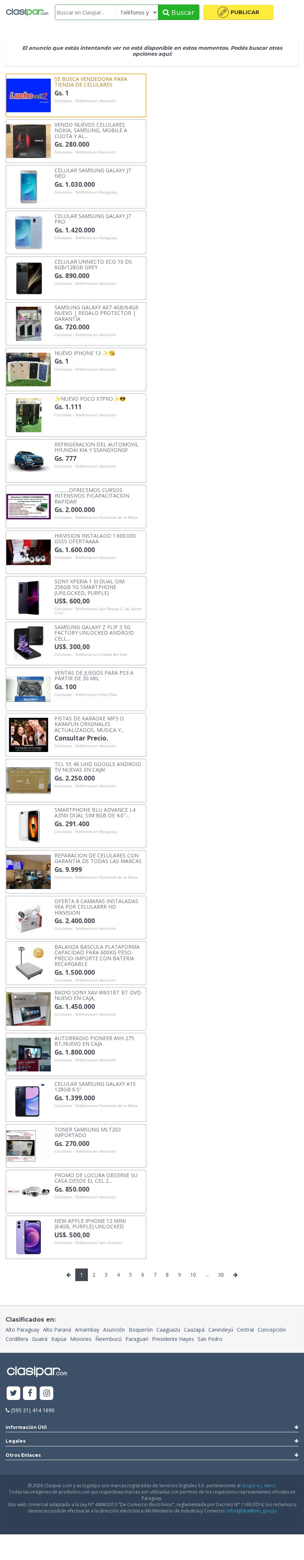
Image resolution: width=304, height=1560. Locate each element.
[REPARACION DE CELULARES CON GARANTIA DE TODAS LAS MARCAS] (28, 871)
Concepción (272, 1329)
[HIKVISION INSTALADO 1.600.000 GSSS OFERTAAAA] (28, 551)
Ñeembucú (108, 1338)
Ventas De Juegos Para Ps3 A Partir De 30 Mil (93, 675)
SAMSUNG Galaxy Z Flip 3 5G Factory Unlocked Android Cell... (94, 632)
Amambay (87, 1329)
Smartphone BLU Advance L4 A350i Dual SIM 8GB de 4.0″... (94, 812)
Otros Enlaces (23, 1455)
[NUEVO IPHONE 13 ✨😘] (28, 368)
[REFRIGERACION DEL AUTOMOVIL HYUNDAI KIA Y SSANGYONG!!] (28, 460)
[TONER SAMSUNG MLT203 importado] (28, 1145)
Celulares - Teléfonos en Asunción (85, 101)
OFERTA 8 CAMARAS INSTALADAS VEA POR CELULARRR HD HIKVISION (96, 906)
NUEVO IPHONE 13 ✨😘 (84, 352)
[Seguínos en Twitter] (14, 1393)
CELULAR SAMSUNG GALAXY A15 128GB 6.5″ (95, 1086)
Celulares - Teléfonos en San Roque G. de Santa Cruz (97, 611)
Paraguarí (136, 1338)
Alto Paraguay (22, 1329)
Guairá (39, 1338)
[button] (238, 12)
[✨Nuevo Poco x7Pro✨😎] (28, 414)
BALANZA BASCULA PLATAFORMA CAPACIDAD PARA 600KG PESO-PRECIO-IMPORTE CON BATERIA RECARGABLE (97, 955)
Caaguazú (168, 1329)
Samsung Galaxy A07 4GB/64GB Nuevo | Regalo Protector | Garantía (96, 313)
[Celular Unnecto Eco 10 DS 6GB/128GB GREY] (28, 277)
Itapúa (58, 1338)
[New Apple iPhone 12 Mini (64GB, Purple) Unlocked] (28, 1236)
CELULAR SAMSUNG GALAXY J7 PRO (92, 218)
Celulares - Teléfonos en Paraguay (85, 192)
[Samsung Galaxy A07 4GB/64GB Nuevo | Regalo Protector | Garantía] (28, 323)
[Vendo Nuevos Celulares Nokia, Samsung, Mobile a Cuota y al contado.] (28, 140)
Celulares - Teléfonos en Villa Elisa (85, 695)
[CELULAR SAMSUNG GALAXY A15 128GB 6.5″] (28, 1099)
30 (221, 1274)
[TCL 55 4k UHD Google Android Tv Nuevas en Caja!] (28, 780)
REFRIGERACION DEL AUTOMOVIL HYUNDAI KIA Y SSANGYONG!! (96, 447)
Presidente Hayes (173, 1338)
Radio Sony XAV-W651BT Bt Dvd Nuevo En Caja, (97, 995)
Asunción (114, 1329)
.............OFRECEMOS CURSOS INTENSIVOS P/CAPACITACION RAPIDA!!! (91, 495)
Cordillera (17, 1338)
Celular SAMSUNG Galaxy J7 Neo (92, 173)
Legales (16, 1441)
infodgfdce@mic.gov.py (252, 1511)
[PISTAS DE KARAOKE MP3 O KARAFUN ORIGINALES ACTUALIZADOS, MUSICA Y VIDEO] (28, 734)
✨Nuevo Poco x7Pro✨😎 (90, 398)
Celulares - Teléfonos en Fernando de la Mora (96, 517)
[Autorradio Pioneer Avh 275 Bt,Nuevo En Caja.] (28, 1054)
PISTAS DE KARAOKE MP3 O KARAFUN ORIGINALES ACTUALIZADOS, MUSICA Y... (89, 724)
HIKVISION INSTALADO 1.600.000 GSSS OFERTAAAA (95, 538)
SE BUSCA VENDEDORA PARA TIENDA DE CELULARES (90, 81)
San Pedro (210, 1338)
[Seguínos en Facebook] (30, 1393)
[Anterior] (69, 1274)
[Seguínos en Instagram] (46, 1393)
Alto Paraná (57, 1329)
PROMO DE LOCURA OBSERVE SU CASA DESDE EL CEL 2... (96, 1178)
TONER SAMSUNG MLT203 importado (87, 1132)
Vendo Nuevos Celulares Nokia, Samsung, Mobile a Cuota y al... (90, 130)
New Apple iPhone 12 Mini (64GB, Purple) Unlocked (90, 1223)
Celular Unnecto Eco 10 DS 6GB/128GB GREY (93, 264)
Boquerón (141, 1329)
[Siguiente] (235, 1274)
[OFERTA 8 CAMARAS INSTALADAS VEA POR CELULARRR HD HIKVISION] (28, 917)
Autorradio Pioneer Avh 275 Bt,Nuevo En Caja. (94, 1041)
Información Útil (26, 1427)
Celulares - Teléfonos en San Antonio (88, 1243)
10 (193, 1274)
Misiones (81, 1338)
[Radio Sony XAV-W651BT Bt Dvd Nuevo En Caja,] (28, 1008)
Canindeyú (220, 1329)
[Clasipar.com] (27, 12)
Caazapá (194, 1329)
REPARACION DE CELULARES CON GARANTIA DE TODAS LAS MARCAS (98, 858)
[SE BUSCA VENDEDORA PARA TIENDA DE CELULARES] (28, 94)
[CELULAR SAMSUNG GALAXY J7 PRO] (28, 231)
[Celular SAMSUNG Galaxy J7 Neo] (28, 186)
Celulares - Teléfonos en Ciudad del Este (91, 654)
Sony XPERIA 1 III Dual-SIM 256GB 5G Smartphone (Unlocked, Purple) (89, 587)
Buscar (181, 12)
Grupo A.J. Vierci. (259, 1485)
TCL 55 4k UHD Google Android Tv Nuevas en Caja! (97, 767)
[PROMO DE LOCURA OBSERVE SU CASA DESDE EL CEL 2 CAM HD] (28, 1191)
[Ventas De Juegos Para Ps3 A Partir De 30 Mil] (28, 688)
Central (245, 1329)
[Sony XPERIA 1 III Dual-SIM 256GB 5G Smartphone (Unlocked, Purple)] (28, 597)
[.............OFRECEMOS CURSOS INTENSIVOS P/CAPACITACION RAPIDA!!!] (28, 505)
